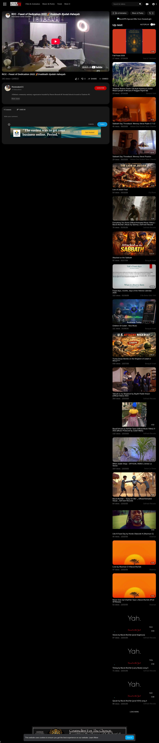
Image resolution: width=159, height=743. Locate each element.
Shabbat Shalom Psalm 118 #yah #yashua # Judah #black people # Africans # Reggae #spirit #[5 (133, 90)
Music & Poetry (48, 4)
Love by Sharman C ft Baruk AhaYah (127, 567)
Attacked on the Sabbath (122, 258)
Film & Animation (33, 4)
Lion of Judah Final (120, 190)
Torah (59, 4)
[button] (154, 4)
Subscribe (100, 88)
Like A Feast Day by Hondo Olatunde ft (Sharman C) (133, 534)
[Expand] (4, 4)
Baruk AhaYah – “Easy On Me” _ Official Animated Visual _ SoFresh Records (132, 500)
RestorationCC (18, 87)
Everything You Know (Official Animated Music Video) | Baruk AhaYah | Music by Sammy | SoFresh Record (134, 224)
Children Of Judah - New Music (125, 326)
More (66, 4)
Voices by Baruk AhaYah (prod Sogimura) (129, 635)
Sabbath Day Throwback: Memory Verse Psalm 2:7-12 (134, 124)
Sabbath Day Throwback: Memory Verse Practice (132, 156)
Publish (102, 124)
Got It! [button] (129, 738)
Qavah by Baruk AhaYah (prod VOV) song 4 (130, 701)
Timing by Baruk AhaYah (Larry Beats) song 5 (130, 668)
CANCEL (91, 124)
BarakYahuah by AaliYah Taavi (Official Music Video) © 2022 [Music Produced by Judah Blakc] (134, 430)
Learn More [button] (93, 738)
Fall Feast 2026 (119, 56)
